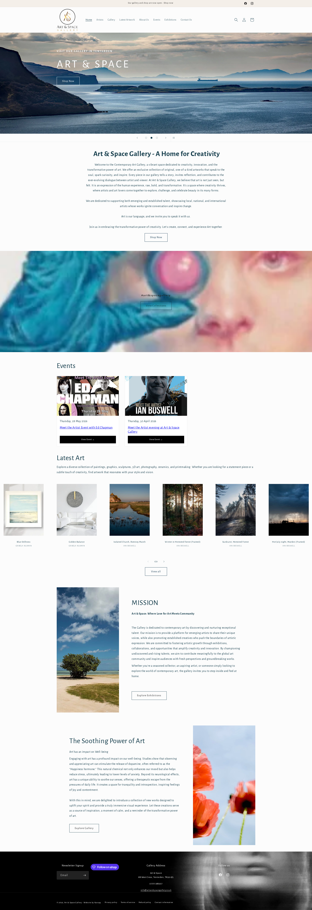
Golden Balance (76, 542)
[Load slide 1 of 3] (146, 138)
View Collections (156, 305)
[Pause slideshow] (175, 138)
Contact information (164, 902)
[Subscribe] (85, 875)
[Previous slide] (137, 138)
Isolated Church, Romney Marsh (130, 542)
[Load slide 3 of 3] (157, 138)
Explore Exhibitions (149, 695)
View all (156, 571)
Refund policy (145, 902)
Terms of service (128, 902)
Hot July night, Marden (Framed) (288, 542)
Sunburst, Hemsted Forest (235, 542)
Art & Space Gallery (73, 903)
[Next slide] (166, 138)
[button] (236, 20)
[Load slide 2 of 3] (151, 138)
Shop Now (68, 81)
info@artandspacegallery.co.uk (156, 890)
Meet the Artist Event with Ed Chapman (86, 427)
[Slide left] (148, 561)
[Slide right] (164, 561)
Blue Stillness (23, 542)
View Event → (88, 439)
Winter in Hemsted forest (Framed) (182, 542)
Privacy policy (111, 902)
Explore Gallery (84, 828)
